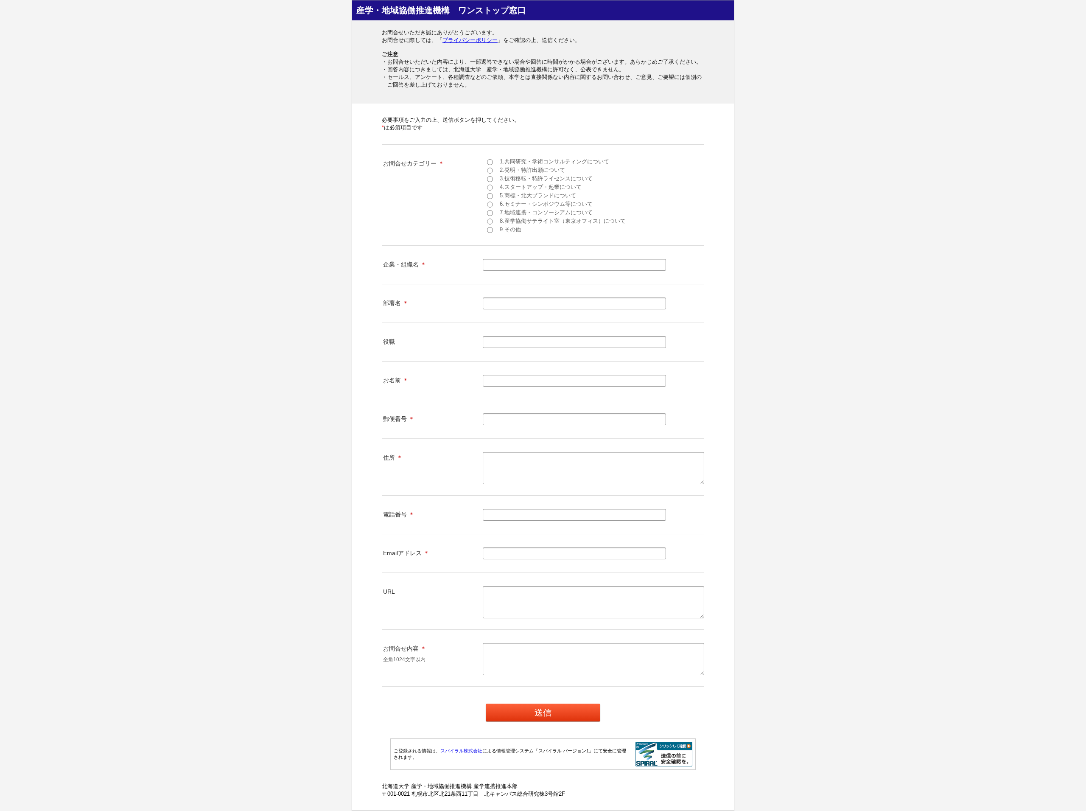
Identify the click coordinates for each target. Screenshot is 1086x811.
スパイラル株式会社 (461, 750)
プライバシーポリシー (470, 40)
